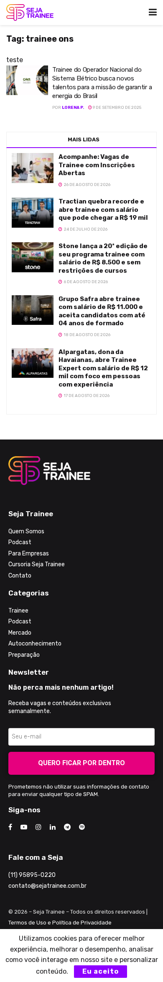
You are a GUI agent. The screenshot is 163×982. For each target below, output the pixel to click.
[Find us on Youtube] (23, 827)
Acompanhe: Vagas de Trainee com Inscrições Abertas (97, 165)
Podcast (19, 542)
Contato (19, 575)
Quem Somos (26, 531)
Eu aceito (100, 971)
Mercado (19, 632)
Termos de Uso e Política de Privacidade (60, 922)
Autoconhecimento (34, 643)
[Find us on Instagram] (38, 827)
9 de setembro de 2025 (116, 107)
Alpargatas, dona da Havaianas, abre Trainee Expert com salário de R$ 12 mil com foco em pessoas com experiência (103, 368)
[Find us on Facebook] (10, 827)
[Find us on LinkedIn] (53, 827)
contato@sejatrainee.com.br (47, 885)
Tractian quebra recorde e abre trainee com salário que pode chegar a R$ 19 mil (103, 209)
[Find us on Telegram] (67, 827)
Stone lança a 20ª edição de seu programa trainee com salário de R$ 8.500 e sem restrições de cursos (103, 258)
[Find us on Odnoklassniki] (82, 827)
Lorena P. (73, 107)
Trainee (18, 610)
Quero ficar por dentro (81, 763)
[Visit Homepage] (29, 12)
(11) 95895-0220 (32, 875)
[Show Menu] (153, 12)
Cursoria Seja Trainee (36, 564)
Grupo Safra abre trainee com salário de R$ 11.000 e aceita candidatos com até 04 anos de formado (102, 311)
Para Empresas (28, 553)
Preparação (24, 654)
